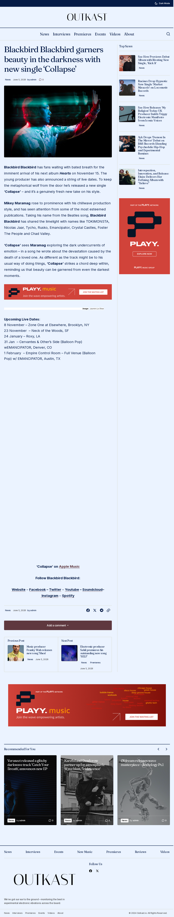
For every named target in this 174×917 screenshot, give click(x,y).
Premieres (95, 662)
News (8, 79)
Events (58, 852)
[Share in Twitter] (94, 610)
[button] (162, 3)
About (60, 913)
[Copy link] (108, 610)
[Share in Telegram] (101, 610)
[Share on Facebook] (88, 610)
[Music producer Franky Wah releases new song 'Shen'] (31, 654)
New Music (84, 852)
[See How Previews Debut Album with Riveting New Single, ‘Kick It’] (127, 63)
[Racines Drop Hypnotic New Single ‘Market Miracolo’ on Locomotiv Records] (127, 88)
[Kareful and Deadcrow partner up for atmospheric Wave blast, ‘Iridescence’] (87, 790)
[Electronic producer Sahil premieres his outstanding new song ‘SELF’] (85, 654)
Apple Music (69, 566)
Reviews (140, 852)
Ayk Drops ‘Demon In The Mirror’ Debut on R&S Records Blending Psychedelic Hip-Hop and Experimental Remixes (152, 145)
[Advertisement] (58, 292)
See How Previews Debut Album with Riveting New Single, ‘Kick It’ (153, 60)
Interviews (33, 852)
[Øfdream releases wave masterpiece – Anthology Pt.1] (143, 790)
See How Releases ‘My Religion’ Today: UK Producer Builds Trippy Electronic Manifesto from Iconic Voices (152, 114)
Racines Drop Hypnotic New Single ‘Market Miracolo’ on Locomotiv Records (153, 86)
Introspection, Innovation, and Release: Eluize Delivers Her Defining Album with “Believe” (153, 177)
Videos (165, 852)
